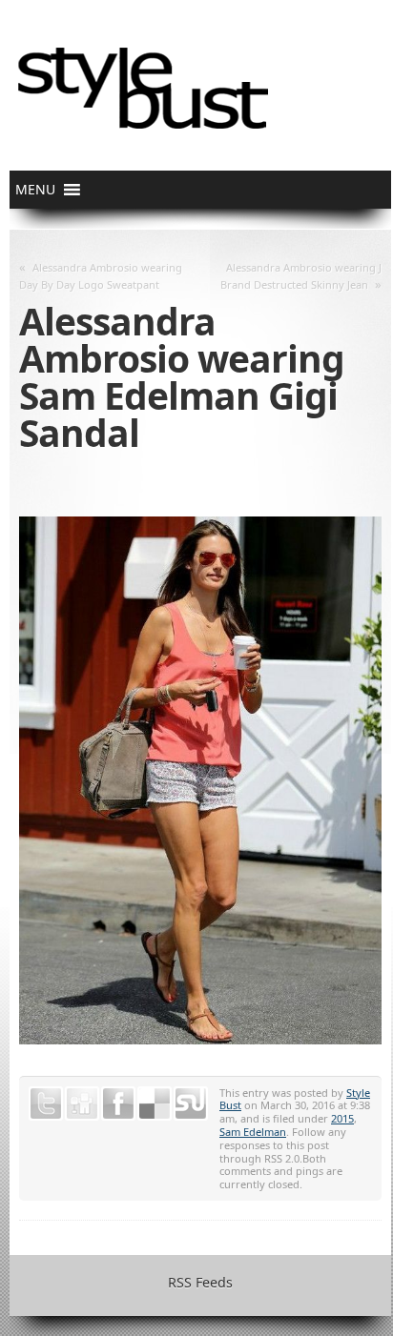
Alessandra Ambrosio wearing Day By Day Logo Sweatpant (100, 276)
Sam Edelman (252, 1131)
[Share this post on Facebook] (118, 1103)
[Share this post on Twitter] (46, 1103)
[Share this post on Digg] (82, 1103)
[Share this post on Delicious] (154, 1103)
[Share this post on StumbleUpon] (191, 1103)
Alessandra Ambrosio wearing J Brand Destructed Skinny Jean (301, 276)
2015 (342, 1118)
